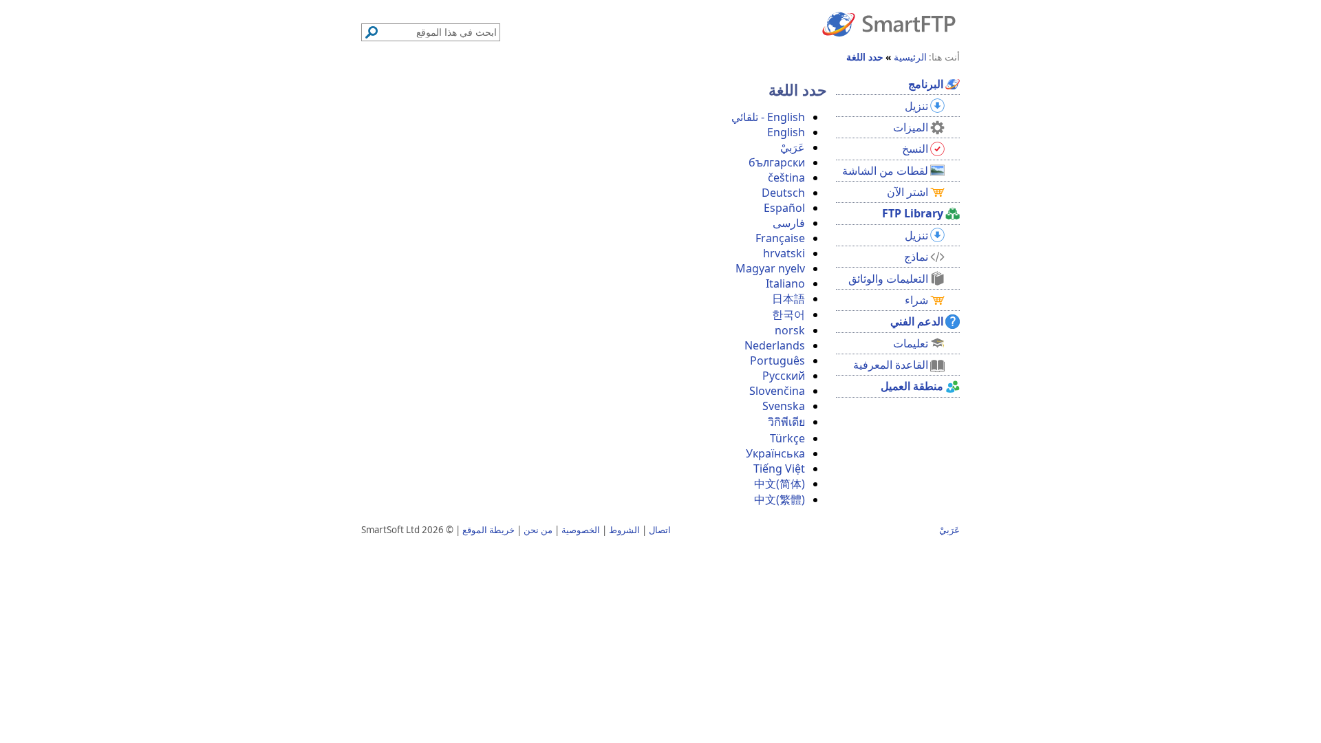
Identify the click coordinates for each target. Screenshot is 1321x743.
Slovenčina (777, 390)
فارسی (789, 222)
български (777, 162)
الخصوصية (580, 530)
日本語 (788, 298)
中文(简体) (779, 483)
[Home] (889, 23)
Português (777, 360)
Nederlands (774, 345)
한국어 (788, 314)
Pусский (783, 375)
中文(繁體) (779, 499)
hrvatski (784, 253)
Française (780, 238)
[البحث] (371, 32)
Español (784, 207)
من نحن (538, 530)
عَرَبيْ (792, 147)
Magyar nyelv (770, 268)
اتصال (660, 530)
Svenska (783, 405)
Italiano (785, 283)
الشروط (624, 530)
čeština (786, 177)
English (786, 132)
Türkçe (787, 438)
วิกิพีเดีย (786, 421)
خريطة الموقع (488, 530)
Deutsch (783, 192)
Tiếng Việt (779, 468)
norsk (790, 330)
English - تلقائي (768, 117)
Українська (775, 453)
